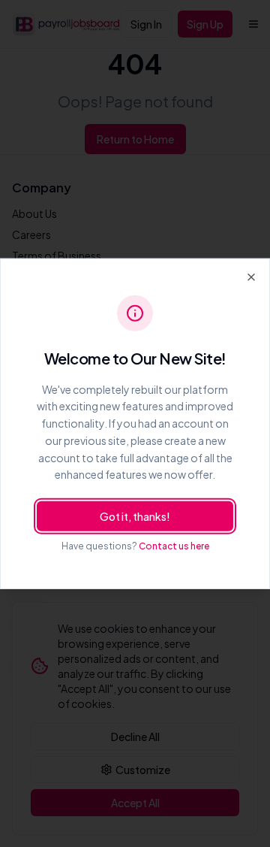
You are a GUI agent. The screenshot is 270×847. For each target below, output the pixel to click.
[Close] (251, 277)
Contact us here (174, 546)
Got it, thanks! (135, 516)
